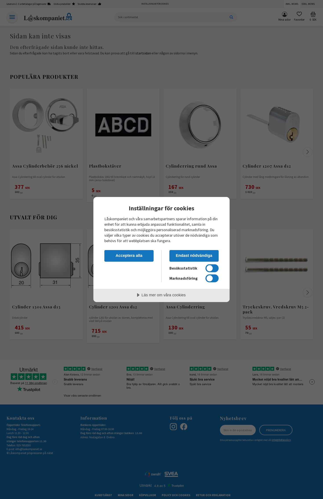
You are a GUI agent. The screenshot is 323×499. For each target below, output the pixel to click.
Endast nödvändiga (194, 255)
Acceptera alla (129, 255)
